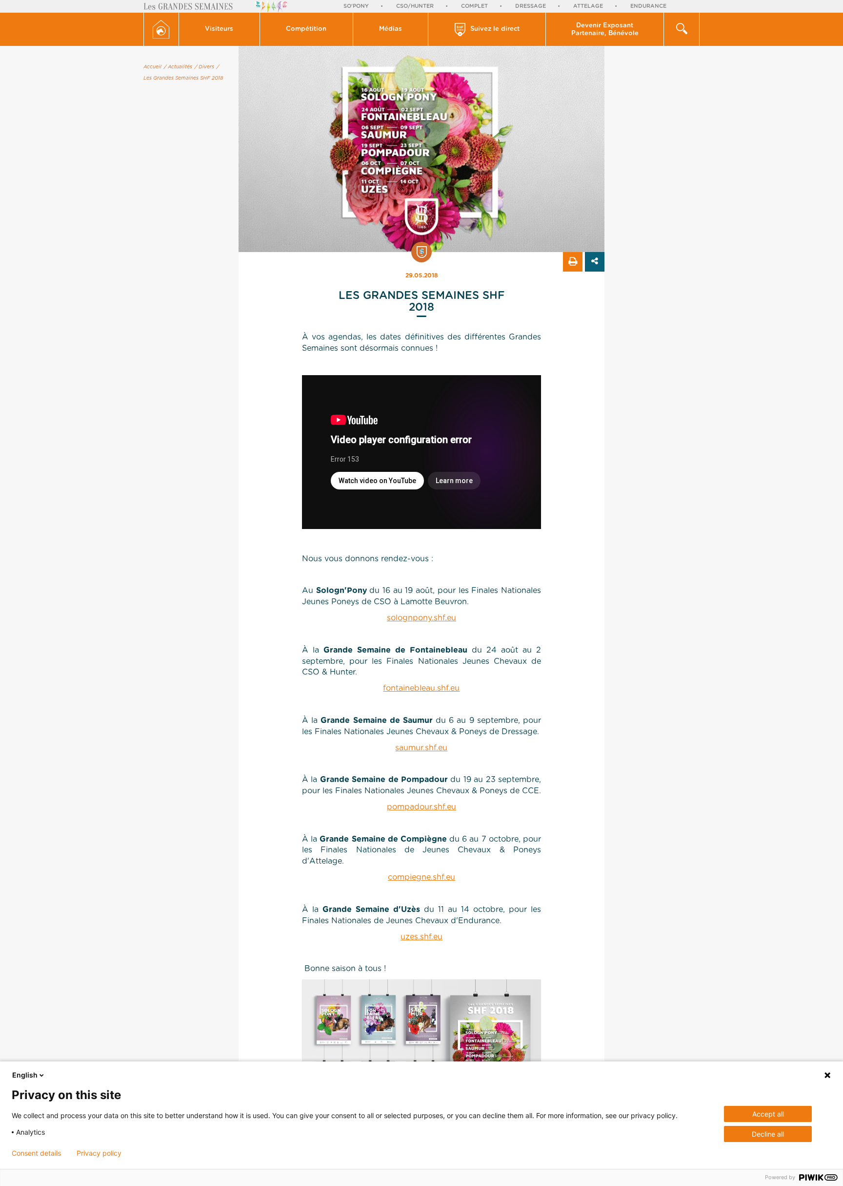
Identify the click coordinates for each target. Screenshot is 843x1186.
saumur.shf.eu (421, 748)
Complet (474, 6)
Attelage (588, 6)
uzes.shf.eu (421, 937)
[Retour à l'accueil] (161, 29)
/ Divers (204, 66)
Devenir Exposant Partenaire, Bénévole (605, 29)
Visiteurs (219, 29)
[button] (219, 29)
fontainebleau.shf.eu (421, 688)
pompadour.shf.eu (421, 807)
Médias (390, 29)
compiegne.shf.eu (421, 877)
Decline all (768, 1134)
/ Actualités (178, 66)
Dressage (530, 6)
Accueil (152, 66)
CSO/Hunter (415, 6)
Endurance (648, 6)
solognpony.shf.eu (421, 618)
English (25, 1075)
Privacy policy (99, 1153)
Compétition (306, 29)
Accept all (768, 1114)
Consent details (36, 1153)
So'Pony (356, 6)
